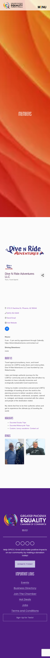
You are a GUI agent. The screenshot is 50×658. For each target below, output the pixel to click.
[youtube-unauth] (27, 543)
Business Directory (25, 588)
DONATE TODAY (25, 564)
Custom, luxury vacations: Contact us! (24, 428)
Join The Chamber (25, 594)
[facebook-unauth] (23, 543)
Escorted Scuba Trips (18, 423)
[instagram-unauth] (18, 543)
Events (25, 582)
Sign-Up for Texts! (25, 617)
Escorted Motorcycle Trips (20, 425)
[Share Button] (42, 275)
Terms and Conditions (25, 610)
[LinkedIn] (32, 543)
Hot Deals (25, 599)
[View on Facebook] (7, 330)
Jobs (25, 605)
